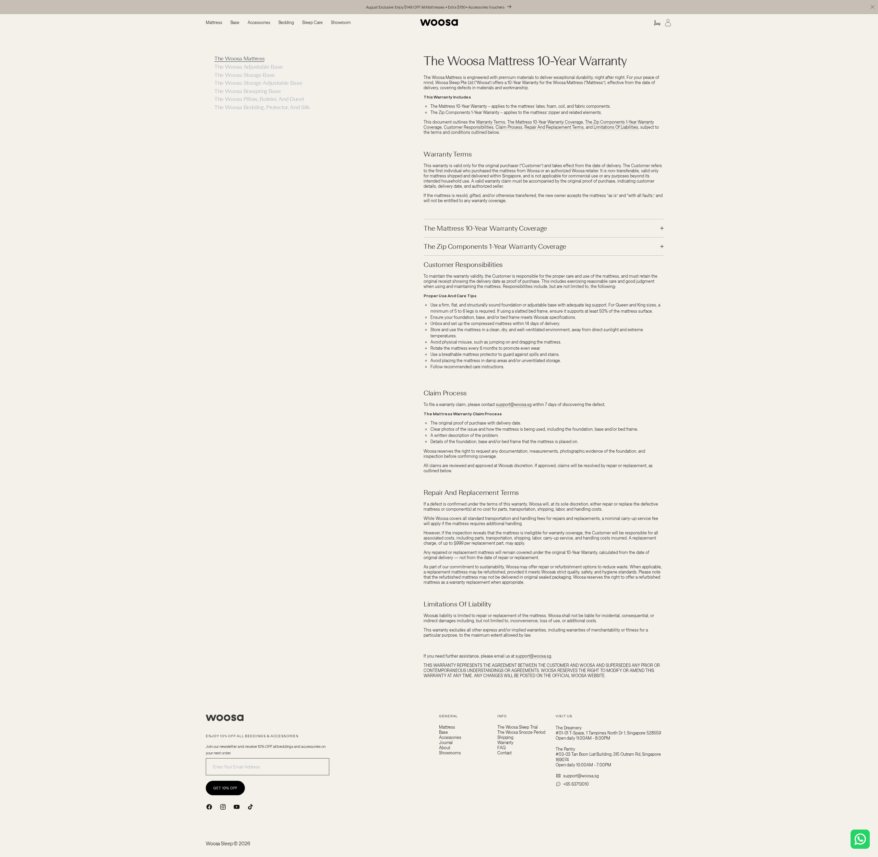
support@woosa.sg (581, 775)
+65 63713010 (576, 783)
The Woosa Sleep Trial (517, 727)
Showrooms (450, 753)
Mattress (447, 727)
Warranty (505, 742)
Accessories (450, 737)
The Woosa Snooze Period (521, 732)
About (444, 748)
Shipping (505, 737)
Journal (446, 742)
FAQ (501, 748)
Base (443, 732)
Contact (504, 753)
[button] (214, 23)
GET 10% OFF (225, 788)
